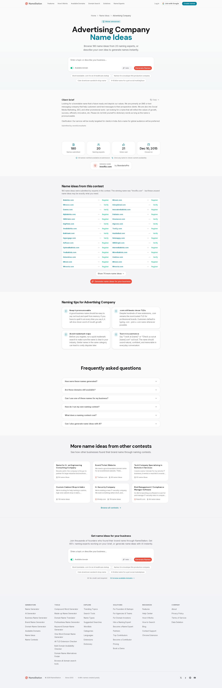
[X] (181, 678)
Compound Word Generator (66, 609)
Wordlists (87, 626)
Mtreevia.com (117, 267)
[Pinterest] (190, 678)
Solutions (106, 3)
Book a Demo (119, 648)
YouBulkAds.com (69, 252)
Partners (116, 631)
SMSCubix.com (69, 219)
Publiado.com (117, 214)
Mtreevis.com (68, 267)
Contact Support (149, 631)
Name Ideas (104, 16)
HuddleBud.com (118, 233)
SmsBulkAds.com (70, 229)
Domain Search (94, 3)
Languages (88, 635)
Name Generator (32, 609)
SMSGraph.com (118, 243)
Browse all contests (110, 508)
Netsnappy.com (118, 238)
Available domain (81, 68)
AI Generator (30, 613)
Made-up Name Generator (65, 613)
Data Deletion (177, 622)
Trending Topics (91, 609)
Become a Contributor (122, 640)
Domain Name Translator (64, 618)
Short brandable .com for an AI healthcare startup (90, 76)
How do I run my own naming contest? (82, 407)
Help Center (147, 613)
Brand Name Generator (35, 622)
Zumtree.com (117, 257)
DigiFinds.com (68, 224)
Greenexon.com (118, 219)
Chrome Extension (150, 635)
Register (105, 200)
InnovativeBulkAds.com (121, 210)
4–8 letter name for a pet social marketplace (127, 81)
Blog (144, 626)
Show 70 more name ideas (110, 273)
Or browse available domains (121, 578)
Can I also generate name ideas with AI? (83, 424)
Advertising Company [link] (122, 16)
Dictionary (88, 644)
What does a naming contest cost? (80, 415)
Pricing (116, 644)
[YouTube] (195, 678)
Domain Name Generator (35, 626)
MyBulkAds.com (69, 214)
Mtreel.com (67, 262)
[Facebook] (185, 678)
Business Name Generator (36, 618)
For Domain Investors (122, 618)
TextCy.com (117, 229)
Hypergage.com (69, 238)
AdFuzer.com (68, 243)
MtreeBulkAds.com (119, 252)
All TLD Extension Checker (65, 641)
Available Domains (78, 3)
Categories (88, 631)
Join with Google (172, 3)
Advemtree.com (69, 257)
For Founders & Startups (123, 609)
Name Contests (31, 640)
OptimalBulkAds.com (71, 248)
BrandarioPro (123, 165)
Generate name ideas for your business (113, 281)
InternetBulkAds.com (120, 248)
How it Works (63, 3)
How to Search (148, 622)
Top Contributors (120, 635)
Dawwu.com (67, 210)
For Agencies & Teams (122, 613)
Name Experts (119, 3)
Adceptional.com (119, 205)
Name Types (89, 618)
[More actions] (98, 200)
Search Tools (89, 613)
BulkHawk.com (68, 233)
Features (51, 3)
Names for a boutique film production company (132, 76)
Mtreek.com (117, 200)
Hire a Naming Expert (122, 622)
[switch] (72, 68)
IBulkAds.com (68, 200)
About (174, 609)
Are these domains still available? (80, 390)
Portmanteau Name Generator (67, 622)
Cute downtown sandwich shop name (92, 81)
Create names (189, 3)
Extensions (88, 640)
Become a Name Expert (123, 626)
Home (93, 16)
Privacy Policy (178, 613)
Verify (106, 205)
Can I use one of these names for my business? (86, 398)
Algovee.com (117, 224)
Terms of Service (179, 618)
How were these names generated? (81, 381)
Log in (157, 3)
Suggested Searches (93, 622)
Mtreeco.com (68, 205)
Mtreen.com (117, 262)
